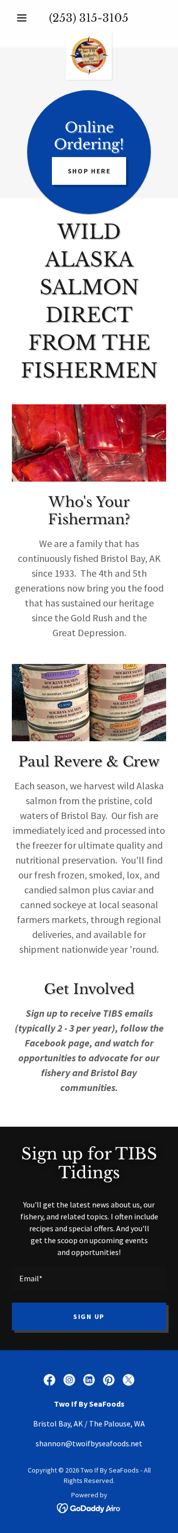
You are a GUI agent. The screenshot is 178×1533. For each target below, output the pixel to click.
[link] (89, 36)
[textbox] (89, 1278)
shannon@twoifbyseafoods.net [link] (89, 1443)
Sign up (89, 1316)
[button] (23, 18)
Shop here (89, 170)
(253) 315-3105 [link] (89, 18)
